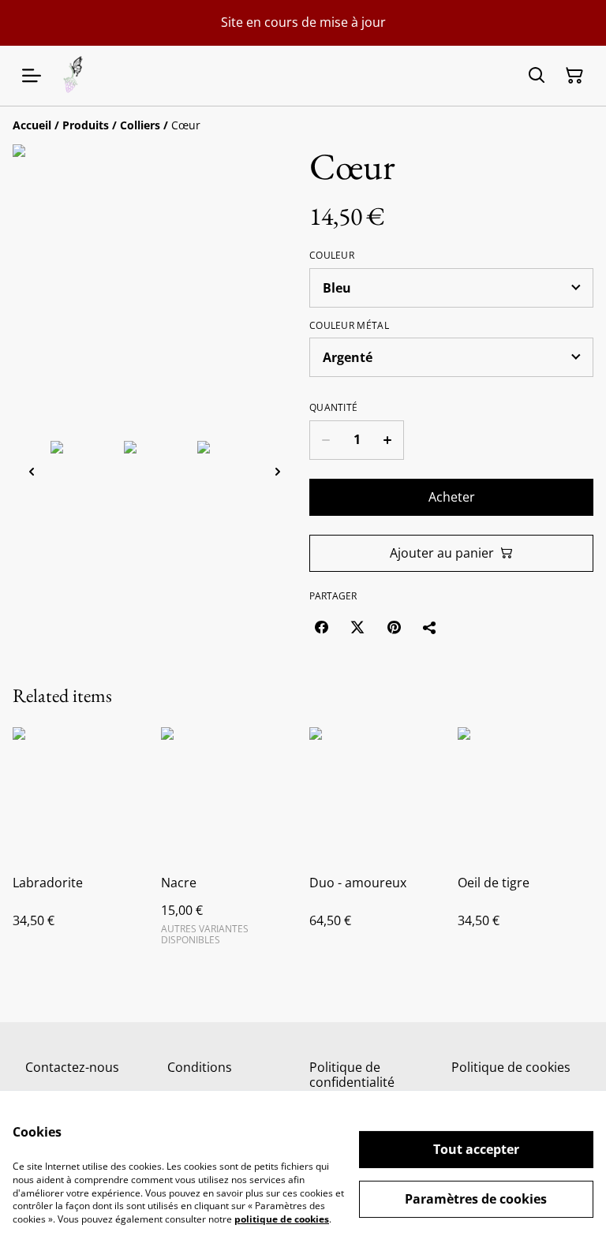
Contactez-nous (72, 1067)
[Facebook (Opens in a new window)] (321, 627)
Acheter (451, 497)
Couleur (331, 255)
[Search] (537, 75)
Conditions (199, 1067)
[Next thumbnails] (278, 471)
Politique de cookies (510, 1067)
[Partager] (430, 627)
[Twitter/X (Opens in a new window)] (357, 627)
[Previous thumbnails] (31, 471)
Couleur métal (349, 325)
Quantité (333, 407)
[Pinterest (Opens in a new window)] (394, 627)
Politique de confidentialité (352, 1074)
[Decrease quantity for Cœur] (325, 440)
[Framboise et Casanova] (73, 76)
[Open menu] (31, 75)
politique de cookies (281, 1219)
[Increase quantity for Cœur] (388, 440)
